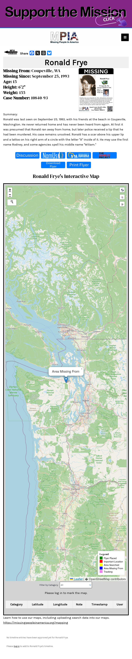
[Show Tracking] (122, 197)
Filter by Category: (49, 585)
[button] (66, 380)
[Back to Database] (11, 52)
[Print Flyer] (79, 165)
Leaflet (78, 579)
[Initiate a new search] (11, 201)
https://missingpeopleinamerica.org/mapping (35, 622)
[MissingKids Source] (79, 155)
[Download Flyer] (53, 165)
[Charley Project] (105, 155)
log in (16, 646)
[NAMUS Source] (53, 155)
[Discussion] (27, 155)
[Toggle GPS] (122, 189)
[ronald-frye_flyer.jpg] (96, 90)
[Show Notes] (122, 204)
